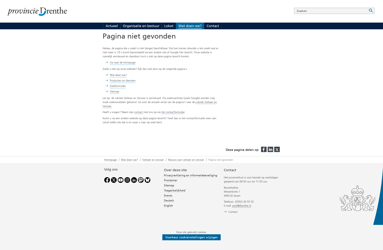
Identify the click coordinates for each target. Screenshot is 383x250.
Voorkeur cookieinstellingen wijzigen (191, 237)
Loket (168, 26)
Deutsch (169, 200)
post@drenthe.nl (241, 205)
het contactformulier (173, 112)
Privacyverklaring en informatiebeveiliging (190, 175)
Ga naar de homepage (123, 62)
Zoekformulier (118, 86)
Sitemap (114, 91)
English (168, 205)
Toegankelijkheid (174, 190)
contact (138, 112)
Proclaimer (170, 180)
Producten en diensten (123, 80)
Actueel (112, 26)
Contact (213, 26)
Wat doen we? (190, 26)
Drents (168, 195)
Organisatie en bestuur (141, 26)
